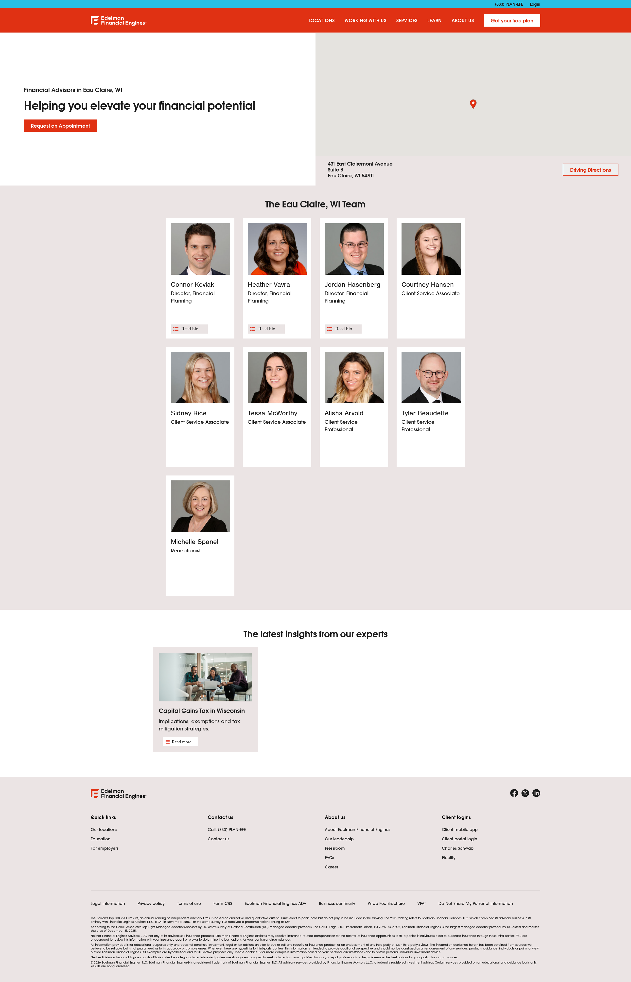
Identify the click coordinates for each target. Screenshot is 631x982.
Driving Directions (590, 170)
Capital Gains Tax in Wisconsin (202, 711)
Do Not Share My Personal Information (475, 903)
